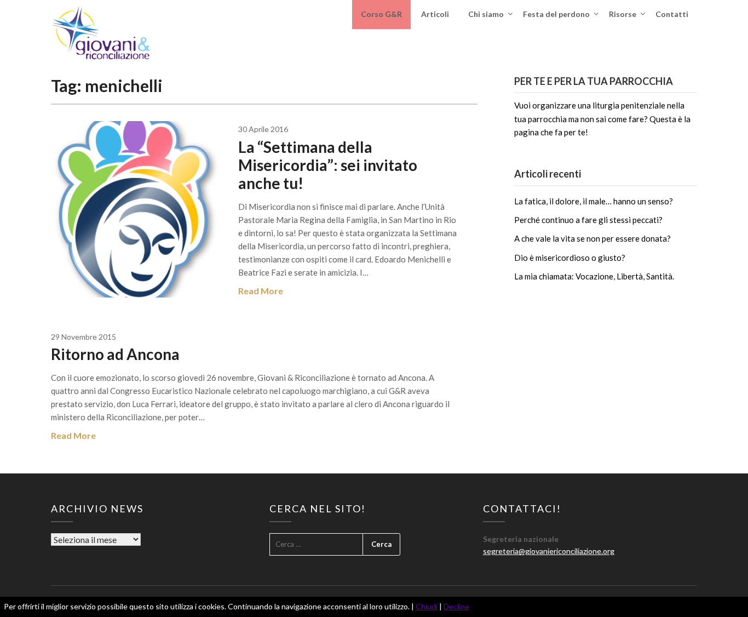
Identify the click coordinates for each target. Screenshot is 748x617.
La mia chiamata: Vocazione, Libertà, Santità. (594, 276)
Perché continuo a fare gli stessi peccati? (588, 220)
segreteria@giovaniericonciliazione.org (548, 551)
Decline (456, 606)
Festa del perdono (556, 14)
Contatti (671, 14)
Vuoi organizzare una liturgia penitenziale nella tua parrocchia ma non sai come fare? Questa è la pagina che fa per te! (602, 118)
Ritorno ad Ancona (115, 354)
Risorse (622, 14)
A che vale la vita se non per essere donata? (592, 238)
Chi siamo (486, 14)
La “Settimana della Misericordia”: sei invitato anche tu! (327, 165)
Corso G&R (381, 14)
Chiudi (427, 606)
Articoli (435, 14)
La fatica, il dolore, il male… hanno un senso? (593, 201)
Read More (260, 290)
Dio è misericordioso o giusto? (569, 257)
